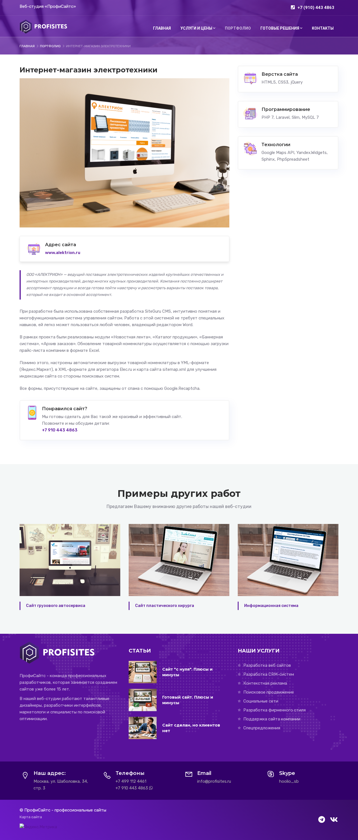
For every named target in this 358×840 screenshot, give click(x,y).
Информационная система (162, 605)
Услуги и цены (196, 28)
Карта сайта (31, 817)
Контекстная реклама (265, 683)
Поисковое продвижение (268, 692)
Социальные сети (260, 701)
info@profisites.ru (214, 781)
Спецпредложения (261, 727)
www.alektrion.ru (62, 252)
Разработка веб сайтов (267, 665)
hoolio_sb (289, 781)
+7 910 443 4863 (132, 788)
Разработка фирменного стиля (274, 710)
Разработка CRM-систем (268, 674)
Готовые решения (279, 28)
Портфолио (238, 28)
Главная (162, 28)
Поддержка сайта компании (271, 719)
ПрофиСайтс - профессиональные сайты (65, 810)
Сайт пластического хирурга (55, 605)
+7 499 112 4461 (131, 781)
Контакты (323, 28)
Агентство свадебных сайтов (274, 605)
